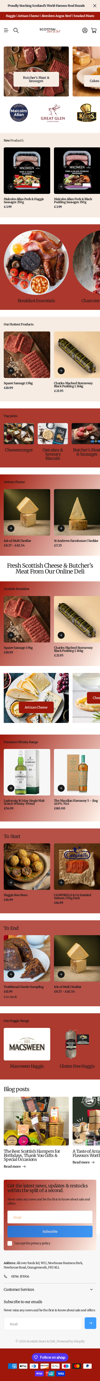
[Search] (16, 30)
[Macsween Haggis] (27, 1044)
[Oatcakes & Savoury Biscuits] (53, 433)
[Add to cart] (10, 186)
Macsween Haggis (27, 1066)
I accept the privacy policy (32, 1243)
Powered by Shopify (71, 1341)
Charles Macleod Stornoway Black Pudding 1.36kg (73, 384)
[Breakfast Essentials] (36, 262)
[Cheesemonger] (19, 433)
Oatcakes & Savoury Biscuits (53, 454)
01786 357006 (20, 1276)
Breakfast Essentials (36, 300)
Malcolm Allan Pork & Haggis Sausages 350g (24, 200)
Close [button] (94, 6)
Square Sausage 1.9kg (18, 383)
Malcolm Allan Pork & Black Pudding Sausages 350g (73, 200)
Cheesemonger (19, 450)
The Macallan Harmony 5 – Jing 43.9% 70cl (76, 802)
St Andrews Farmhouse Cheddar (76, 541)
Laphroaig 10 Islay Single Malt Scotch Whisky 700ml (24, 802)
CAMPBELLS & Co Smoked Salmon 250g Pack (72, 896)
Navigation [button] (6, 30)
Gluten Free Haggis (77, 1066)
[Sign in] (84, 30)
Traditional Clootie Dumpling (23, 987)
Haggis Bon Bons (15, 895)
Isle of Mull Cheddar (17, 541)
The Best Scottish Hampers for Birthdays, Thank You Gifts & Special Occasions (32, 1155)
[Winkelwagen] (93, 30)
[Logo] (19, 112)
